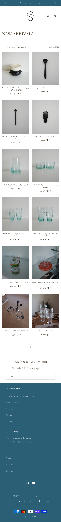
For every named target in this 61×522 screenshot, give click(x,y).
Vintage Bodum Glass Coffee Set (15, 331)
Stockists (10, 471)
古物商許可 (11, 421)
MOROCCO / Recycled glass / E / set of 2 (45, 186)
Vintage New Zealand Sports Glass (15, 282)
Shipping (9, 409)
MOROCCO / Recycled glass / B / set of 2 (45, 234)
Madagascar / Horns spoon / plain (45, 88)
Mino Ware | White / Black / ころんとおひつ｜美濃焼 (15, 89)
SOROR (33, 517)
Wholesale (10, 464)
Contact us (10, 458)
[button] (6, 16)
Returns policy (12, 402)
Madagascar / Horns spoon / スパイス (15, 137)
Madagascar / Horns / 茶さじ (45, 136)
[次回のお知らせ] (56, 3)
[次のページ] (46, 347)
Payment (9, 415)
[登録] (52, 376)
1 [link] (15, 346)
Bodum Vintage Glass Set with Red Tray (45, 283)
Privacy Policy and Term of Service (21, 396)
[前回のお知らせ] (5, 3)
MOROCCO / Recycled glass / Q (15, 185)
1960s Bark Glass (45, 331)
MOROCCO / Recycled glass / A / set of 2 (15, 234)
